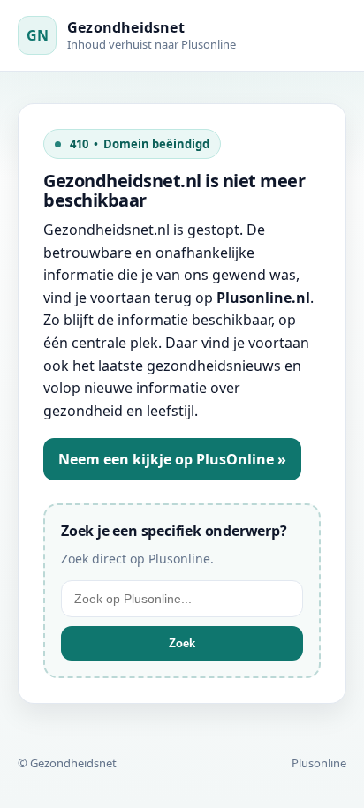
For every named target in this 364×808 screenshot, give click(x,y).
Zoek (182, 643)
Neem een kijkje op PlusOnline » (172, 459)
